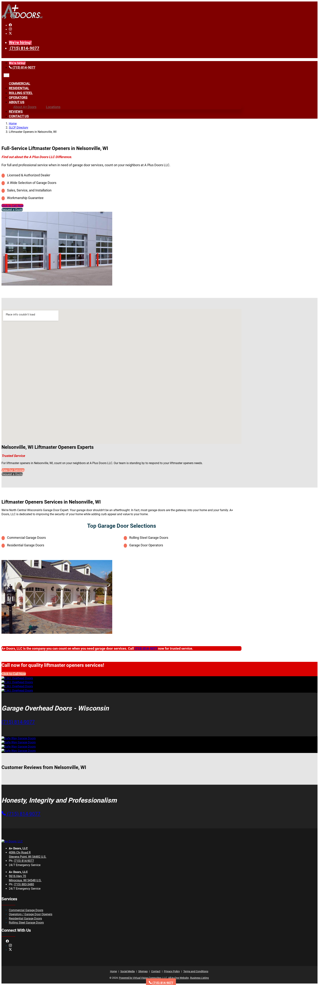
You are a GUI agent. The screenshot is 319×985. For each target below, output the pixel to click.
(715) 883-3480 (24, 884)
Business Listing (199, 977)
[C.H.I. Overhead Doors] (17, 678)
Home (13, 123)
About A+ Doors (24, 107)
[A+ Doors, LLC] (22, 18)
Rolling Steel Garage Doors (26, 922)
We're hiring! (20, 42)
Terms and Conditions (195, 971)
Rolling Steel (21, 93)
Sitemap (143, 971)
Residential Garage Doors (25, 918)
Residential (19, 88)
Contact (155, 971)
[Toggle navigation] (6, 75)
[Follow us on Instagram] (10, 29)
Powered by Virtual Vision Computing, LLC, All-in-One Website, (154, 977)
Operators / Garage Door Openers (30, 914)
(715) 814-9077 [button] (18, 722)
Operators (18, 97)
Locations (53, 107)
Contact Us (19, 116)
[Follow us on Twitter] (10, 33)
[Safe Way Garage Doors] (18, 738)
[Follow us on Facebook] (10, 25)
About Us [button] (16, 102)
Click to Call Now (12, 205)
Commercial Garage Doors (26, 910)
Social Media (127, 971)
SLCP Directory (18, 127)
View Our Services (13, 470)
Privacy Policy (172, 971)
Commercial (19, 83)
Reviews (16, 111)
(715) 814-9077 (24, 48)
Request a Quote (12, 209)
